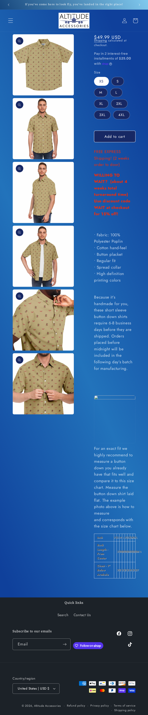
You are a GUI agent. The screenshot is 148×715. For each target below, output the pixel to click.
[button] (10, 20)
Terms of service (124, 705)
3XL (102, 114)
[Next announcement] (139, 5)
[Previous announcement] (8, 5)
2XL (119, 103)
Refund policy (76, 705)
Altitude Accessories (48, 706)
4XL (121, 114)
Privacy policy (99, 705)
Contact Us (82, 614)
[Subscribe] (64, 644)
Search (63, 614)
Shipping (100, 40)
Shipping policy (124, 710)
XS (101, 81)
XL (101, 103)
